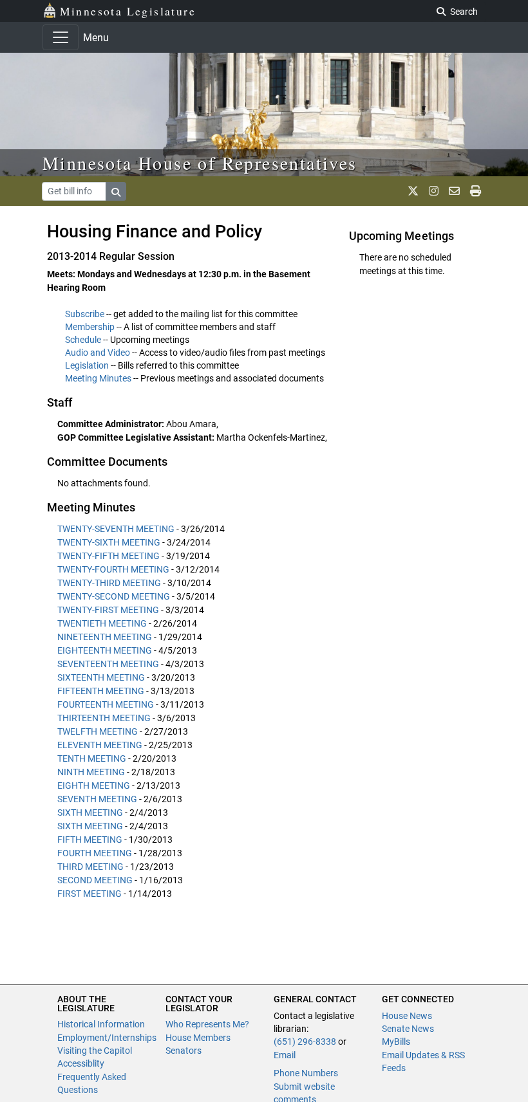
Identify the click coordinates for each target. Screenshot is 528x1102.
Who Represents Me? (207, 1024)
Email (285, 1055)
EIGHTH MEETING (93, 785)
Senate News (408, 1029)
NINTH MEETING (91, 772)
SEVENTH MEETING (97, 799)
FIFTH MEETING (89, 839)
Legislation (87, 365)
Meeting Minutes (98, 378)
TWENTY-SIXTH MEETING (108, 542)
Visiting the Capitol (94, 1050)
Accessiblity (80, 1063)
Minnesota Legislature (128, 11)
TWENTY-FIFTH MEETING (108, 556)
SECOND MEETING (95, 880)
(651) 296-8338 (305, 1041)
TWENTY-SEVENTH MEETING (115, 529)
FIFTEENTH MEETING (100, 691)
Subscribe (84, 314)
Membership (90, 327)
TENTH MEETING (91, 758)
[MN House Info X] (413, 191)
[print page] (475, 191)
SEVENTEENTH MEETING (108, 664)
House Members (198, 1038)
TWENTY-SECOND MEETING (113, 596)
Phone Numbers (306, 1073)
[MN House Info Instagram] (434, 191)
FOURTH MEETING (94, 853)
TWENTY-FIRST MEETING (108, 610)
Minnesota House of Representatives (199, 163)
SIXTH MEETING (90, 812)
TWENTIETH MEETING (102, 623)
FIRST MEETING (89, 893)
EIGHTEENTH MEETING (104, 650)
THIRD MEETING (90, 866)
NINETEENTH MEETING (104, 637)
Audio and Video (97, 352)
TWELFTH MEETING (97, 731)
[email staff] (454, 191)
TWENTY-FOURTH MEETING (113, 569)
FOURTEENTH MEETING (105, 704)
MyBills (396, 1041)
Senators (183, 1050)
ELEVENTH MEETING (99, 745)
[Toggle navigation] (60, 37)
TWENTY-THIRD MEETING (109, 583)
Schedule (83, 340)
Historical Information (101, 1024)
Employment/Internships (106, 1038)
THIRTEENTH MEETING (104, 718)
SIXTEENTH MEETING (101, 677)
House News (407, 1016)
